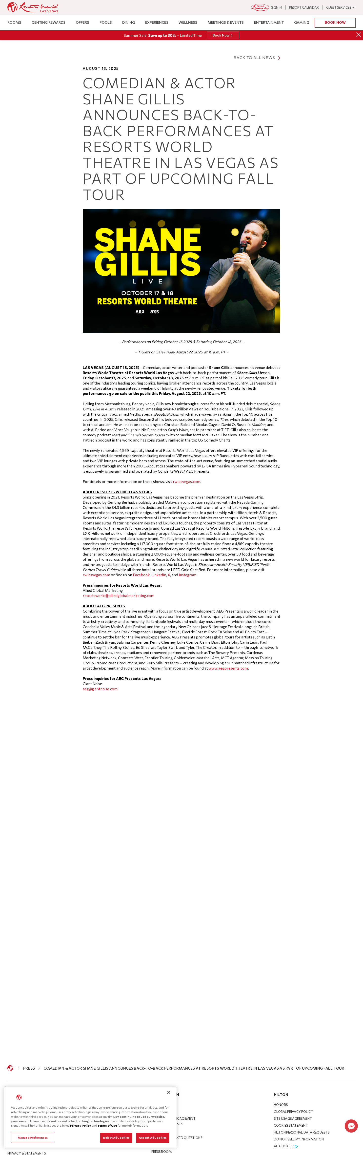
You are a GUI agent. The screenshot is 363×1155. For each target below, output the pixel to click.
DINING (128, 22)
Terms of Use (107, 1125)
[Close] (358, 34)
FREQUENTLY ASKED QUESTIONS (176, 1138)
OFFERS (82, 22)
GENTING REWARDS (48, 22)
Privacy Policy (80, 1125)
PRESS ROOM (161, 1152)
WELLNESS (188, 22)
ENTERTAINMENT (269, 22)
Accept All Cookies (152, 1137)
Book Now (335, 22)
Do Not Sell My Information (299, 1139)
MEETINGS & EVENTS (226, 22)
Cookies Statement (291, 1125)
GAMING (301, 22)
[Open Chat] (351, 1126)
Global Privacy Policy (293, 1112)
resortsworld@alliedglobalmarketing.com (118, 595)
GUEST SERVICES (338, 7)
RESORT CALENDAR (304, 7)
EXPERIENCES (156, 22)
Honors (281, 1105)
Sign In (276, 7)
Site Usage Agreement (293, 1118)
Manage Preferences (33, 1137)
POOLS (106, 22)
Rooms (14, 22)
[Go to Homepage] (10, 1068)
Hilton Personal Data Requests (301, 1132)
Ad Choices (283, 1146)
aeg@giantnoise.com (100, 689)
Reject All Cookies (116, 1137)
